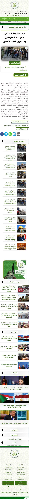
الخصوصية (20, 484)
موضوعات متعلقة (19, 141)
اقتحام (6, 125)
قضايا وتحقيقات (8, 475)
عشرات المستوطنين (19, 125)
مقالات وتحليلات (8, 19)
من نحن (21, 482)
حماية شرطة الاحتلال (19, 121)
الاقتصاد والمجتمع (21, 475)
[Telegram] (14, 134)
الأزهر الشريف (20, 479)
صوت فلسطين (16, 19)
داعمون (20, 477)
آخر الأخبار (14, 332)
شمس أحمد (19, 75)
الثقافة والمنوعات (8, 479)
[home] (28, 18)
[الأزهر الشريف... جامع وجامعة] (14, 269)
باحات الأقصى (21, 129)
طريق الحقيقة (8, 470)
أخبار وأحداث (23, 19)
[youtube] (16, 16)
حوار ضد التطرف (21, 472)
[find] (10, 16)
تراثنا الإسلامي (20, 470)
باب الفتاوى (8, 472)
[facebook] (21, 16)
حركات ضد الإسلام (16, 27)
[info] (7, 16)
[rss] (13, 16)
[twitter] (18, 16)
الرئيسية (21, 465)
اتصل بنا (8, 484)
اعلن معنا (8, 482)
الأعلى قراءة (14, 430)
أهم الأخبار (14, 373)
